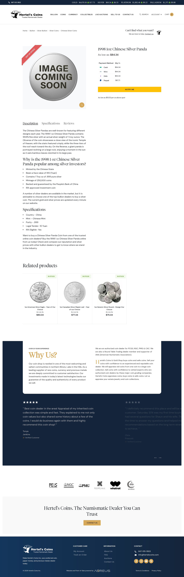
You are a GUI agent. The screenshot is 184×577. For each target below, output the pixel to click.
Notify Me (129, 89)
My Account (79, 551)
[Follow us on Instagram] (141, 561)
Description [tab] (30, 123)
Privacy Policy (156, 571)
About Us (108, 551)
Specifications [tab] (51, 123)
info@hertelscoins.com (148, 555)
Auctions (108, 558)
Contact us (149, 34)
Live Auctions (101, 14)
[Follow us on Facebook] (136, 561)
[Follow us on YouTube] (146, 561)
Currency (73, 14)
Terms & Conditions (142, 571)
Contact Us (128, 14)
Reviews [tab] (69, 123)
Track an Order (80, 555)
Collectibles (86, 14)
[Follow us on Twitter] (151, 561)
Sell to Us (115, 14)
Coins (63, 14)
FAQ (106, 555)
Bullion (54, 14)
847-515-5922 (16, 2)
